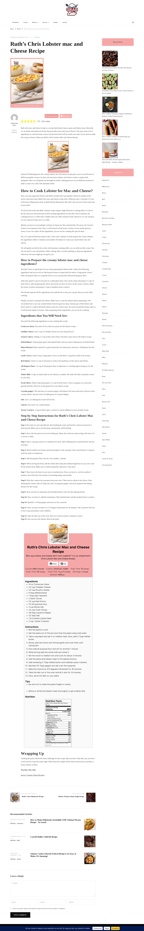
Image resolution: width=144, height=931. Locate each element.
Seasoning (105, 421)
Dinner (34, 22)
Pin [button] (64, 564)
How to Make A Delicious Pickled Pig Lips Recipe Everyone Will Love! (116, 138)
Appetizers (105, 180)
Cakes (104, 231)
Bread (104, 205)
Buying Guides (107, 224)
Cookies (104, 262)
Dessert (45, 22)
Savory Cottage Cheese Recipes (32, 775)
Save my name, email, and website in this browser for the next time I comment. (39, 908)
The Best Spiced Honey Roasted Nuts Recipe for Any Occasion (117, 69)
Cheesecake (106, 243)
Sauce (104, 414)
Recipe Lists (106, 402)
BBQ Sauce (106, 186)
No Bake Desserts (108, 370)
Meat (103, 357)
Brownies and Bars (108, 218)
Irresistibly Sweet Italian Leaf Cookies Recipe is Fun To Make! (117, 92)
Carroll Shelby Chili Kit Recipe (43, 837)
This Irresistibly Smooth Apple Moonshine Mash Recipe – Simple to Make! (116, 161)
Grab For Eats (14, 124)
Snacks (65, 22)
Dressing (105, 313)
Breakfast (16, 22)
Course (104, 275)
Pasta (19, 859)
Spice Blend (106, 440)
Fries (103, 338)
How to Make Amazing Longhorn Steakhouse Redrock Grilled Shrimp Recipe (117, 115)
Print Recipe (67, 116)
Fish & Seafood (107, 326)
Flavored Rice (106, 332)
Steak (104, 446)
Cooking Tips (106, 269)
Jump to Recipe (52, 116)
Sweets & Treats (107, 459)
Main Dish (105, 351)
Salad (104, 408)
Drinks (55, 22)
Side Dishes (106, 427)
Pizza (104, 389)
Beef (18, 840)
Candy (104, 237)
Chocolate (105, 256)
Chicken (20, 823)
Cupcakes (105, 281)
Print (54, 564)
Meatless (105, 364)
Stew (103, 452)
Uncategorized (107, 465)
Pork (103, 395)
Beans (104, 193)
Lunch (26, 22)
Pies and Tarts (106, 383)
